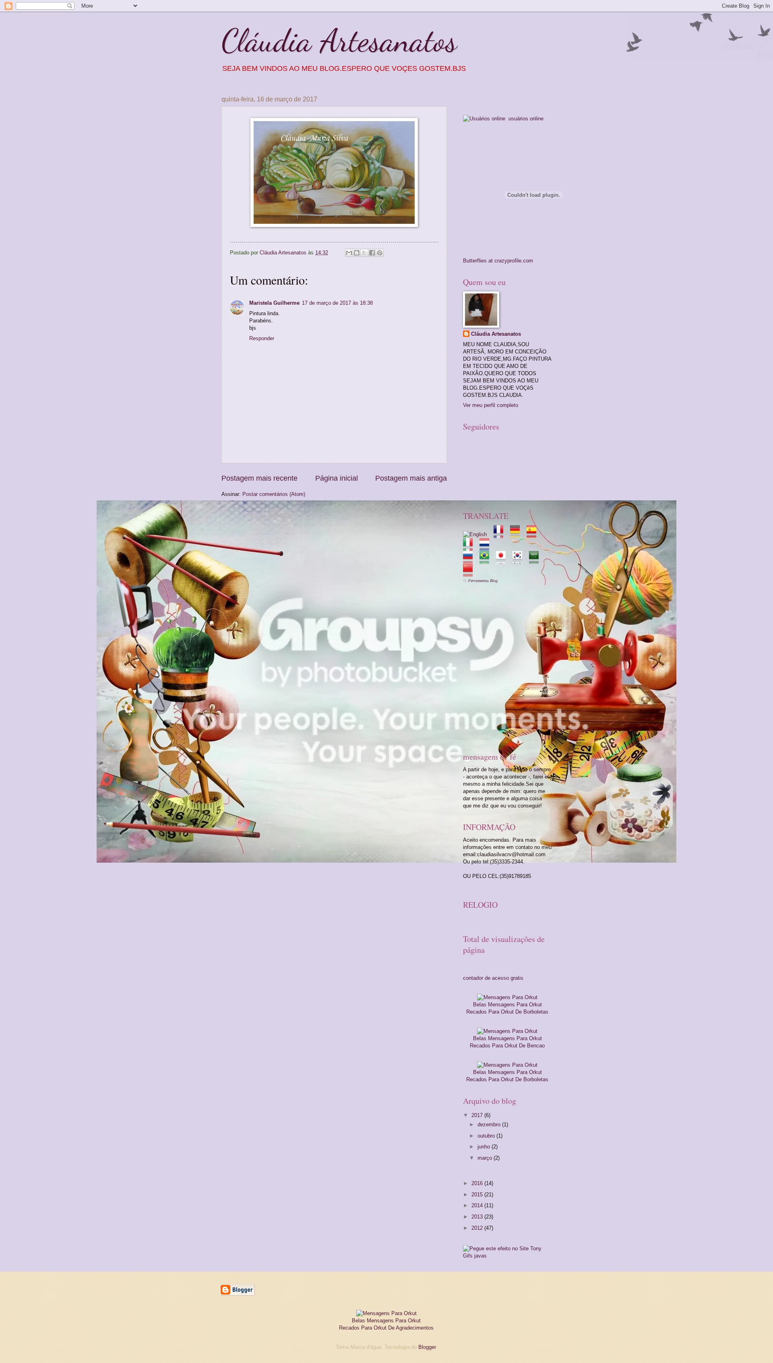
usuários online (525, 119)
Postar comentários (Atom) (273, 494)
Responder (261, 338)
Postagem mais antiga (411, 478)
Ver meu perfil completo (490, 405)
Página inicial (336, 478)
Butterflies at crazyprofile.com (498, 261)
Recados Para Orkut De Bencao (507, 1046)
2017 (477, 1115)
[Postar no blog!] (357, 253)
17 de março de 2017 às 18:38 (337, 303)
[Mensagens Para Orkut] (507, 997)
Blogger (427, 1347)
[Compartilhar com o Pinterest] (380, 253)
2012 (477, 1228)
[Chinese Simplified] (470, 573)
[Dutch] (487, 547)
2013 (477, 1217)
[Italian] (470, 547)
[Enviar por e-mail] (349, 253)
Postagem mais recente (259, 478)
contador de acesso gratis (493, 978)
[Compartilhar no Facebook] (372, 253)
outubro (486, 1136)
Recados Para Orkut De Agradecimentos (386, 1328)
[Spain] (534, 534)
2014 (477, 1205)
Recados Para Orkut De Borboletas (507, 1012)
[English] (477, 534)
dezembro (489, 1124)
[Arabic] (536, 560)
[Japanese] (503, 560)
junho (484, 1147)
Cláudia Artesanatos (339, 40)
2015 (477, 1195)
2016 (477, 1183)
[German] (517, 534)
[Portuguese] (487, 560)
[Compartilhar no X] (364, 253)
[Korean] (520, 560)
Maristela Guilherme (274, 303)
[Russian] (470, 560)
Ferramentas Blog (483, 580)
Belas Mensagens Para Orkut (507, 1005)
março (485, 1158)
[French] (501, 534)
